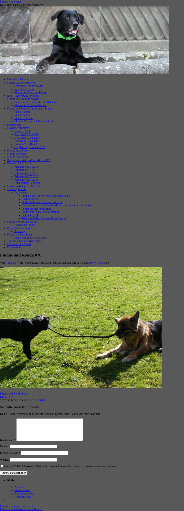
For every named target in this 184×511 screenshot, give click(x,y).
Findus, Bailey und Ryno (21, 82)
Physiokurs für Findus (19, 228)
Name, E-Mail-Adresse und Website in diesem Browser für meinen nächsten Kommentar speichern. (60, 466)
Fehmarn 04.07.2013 (26, 176)
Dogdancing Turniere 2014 (29, 147)
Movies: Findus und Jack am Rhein (34, 121)
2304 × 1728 (95, 262)
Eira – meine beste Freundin (23, 95)
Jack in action (22, 114)
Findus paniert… (23, 111)
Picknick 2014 (30, 215)
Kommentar (8, 440)
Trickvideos (21, 192)
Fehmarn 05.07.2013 (26, 179)
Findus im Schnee (17, 150)
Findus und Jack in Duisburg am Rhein (29, 108)
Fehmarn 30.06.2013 (19, 163)
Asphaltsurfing (30, 198)
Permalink (40, 400)
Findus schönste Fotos (19, 234)
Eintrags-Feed (22, 490)
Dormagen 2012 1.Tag (27, 134)
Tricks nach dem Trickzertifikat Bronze (44, 218)
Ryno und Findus (24, 89)
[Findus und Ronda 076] (81, 387)
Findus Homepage (10, 1)
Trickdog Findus (16, 189)
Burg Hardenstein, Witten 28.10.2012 (28, 160)
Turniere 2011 (22, 131)
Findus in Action (23, 118)
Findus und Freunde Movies (23, 98)
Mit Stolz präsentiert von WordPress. (21, 509)
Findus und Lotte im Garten (30, 105)
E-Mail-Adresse (10, 452)
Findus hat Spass (16, 153)
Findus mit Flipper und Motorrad (40, 211)
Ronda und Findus (24, 224)
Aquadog (19, 231)
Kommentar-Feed (24, 493)
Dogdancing (14, 124)
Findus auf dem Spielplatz (36, 208)
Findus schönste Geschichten (30, 237)
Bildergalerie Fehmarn (27, 182)
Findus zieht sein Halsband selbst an (42, 202)
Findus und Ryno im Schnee (30, 92)
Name (4, 446)
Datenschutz (14, 247)
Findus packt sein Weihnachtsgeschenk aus (46, 195)
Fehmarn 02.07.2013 (26, 169)
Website (4, 459)
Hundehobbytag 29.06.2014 (23, 186)
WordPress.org (22, 496)
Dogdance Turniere (18, 127)
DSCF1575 (6, 396)
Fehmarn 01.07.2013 (26, 166)
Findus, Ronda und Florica (22, 221)
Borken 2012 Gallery (26, 140)
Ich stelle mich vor (17, 79)
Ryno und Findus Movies (28, 85)
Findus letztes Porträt (19, 244)
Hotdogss (10, 262)
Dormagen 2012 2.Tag (27, 137)
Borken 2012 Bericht (26, 144)
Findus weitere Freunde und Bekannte (36, 102)
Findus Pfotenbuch (18, 156)
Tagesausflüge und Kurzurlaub (24, 240)
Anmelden (20, 487)
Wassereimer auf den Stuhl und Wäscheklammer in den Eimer (57, 205)
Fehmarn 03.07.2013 (26, 173)
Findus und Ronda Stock (14, 393)
